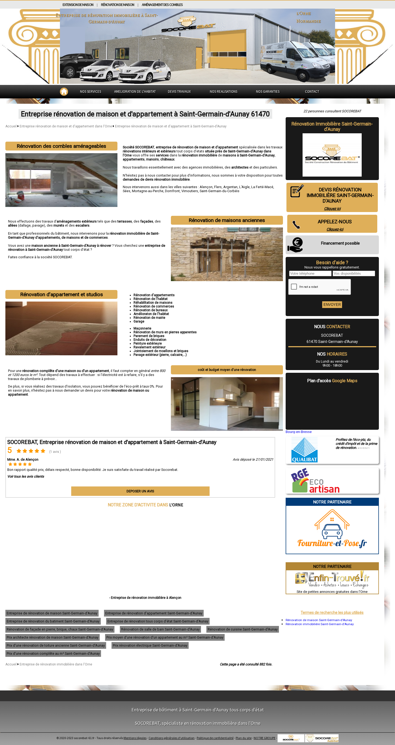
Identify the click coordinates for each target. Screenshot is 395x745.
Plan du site (244, 738)
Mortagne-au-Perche (147, 191)
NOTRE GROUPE (264, 738)
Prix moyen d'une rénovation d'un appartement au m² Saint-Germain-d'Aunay (164, 637)
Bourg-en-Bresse (299, 432)
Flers (218, 187)
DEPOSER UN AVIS (140, 491)
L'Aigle (244, 187)
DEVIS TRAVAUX (179, 91)
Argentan (230, 187)
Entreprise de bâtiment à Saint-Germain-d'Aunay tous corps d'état (197, 710)
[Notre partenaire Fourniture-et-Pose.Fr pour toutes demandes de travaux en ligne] (332, 552)
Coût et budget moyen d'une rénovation (227, 370)
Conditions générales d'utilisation (172, 738)
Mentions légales (135, 738)
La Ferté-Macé (262, 187)
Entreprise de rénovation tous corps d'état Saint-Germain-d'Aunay (157, 621)
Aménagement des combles (162, 4)
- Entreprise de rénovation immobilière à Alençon (145, 598)
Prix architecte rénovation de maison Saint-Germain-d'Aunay (52, 637)
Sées (126, 191)
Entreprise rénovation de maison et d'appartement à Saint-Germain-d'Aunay (171, 126)
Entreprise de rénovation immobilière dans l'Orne (56, 664)
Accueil (11, 126)
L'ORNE (176, 504)
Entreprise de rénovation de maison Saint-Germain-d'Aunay (52, 613)
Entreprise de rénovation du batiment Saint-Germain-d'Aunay (53, 621)
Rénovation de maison (117, 4)
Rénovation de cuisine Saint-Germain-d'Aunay (243, 629)
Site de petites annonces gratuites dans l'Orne (332, 592)
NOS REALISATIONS (223, 91)
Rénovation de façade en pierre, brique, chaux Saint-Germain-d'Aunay (60, 629)
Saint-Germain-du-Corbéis (219, 191)
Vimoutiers (189, 191)
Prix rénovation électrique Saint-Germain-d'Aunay (150, 645)
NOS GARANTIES (267, 91)
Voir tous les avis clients (25, 476)
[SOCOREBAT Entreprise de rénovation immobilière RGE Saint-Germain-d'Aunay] (312, 491)
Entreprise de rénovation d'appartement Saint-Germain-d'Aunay (153, 613)
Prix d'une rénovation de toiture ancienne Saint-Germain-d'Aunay (56, 645)
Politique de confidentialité (215, 738)
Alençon (206, 187)
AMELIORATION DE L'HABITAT (135, 91)
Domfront (172, 191)
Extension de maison (78, 4)
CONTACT (312, 91)
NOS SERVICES (90, 91)
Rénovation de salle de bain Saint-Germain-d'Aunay (160, 629)
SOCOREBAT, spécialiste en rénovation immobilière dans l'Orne (197, 723)
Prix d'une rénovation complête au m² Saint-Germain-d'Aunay (53, 653)
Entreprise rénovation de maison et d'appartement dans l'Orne (66, 126)
